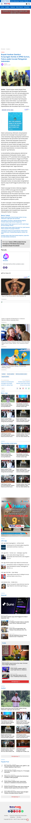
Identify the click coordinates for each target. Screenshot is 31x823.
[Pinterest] (14, 811)
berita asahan (10, 374)
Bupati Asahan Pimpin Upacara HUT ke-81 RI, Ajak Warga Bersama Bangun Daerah (14, 224)
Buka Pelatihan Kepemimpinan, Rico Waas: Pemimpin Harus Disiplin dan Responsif (15, 664)
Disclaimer (12, 817)
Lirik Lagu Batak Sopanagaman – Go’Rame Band (12, 582)
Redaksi (5, 63)
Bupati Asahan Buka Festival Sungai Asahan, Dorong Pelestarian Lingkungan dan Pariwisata (13, 218)
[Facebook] (9, 811)
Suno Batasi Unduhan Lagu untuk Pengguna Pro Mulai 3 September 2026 (14, 617)
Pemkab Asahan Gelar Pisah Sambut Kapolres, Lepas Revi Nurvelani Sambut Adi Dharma (15, 236)
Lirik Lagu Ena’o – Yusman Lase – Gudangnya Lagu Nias (14, 543)
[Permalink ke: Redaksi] (2, 64)
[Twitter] (12, 811)
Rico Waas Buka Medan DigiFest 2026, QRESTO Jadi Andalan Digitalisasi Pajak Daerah (16, 766)
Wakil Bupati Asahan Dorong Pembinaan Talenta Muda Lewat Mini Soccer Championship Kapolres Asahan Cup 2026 (14, 232)
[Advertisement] (15, 30)
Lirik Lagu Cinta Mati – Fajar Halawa (9, 562)
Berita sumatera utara (21, 374)
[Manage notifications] (27, 820)
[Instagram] (17, 811)
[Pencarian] (29, 4)
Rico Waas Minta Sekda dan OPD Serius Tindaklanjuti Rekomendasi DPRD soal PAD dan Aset (18, 676)
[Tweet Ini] (20, 388)
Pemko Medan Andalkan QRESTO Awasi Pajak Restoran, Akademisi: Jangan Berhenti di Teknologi (18, 669)
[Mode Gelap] (27, 4)
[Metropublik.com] (6, 4)
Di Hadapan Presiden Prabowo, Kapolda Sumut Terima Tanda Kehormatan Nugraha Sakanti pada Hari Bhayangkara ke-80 (19, 622)
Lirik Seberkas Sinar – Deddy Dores (9, 572)
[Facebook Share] (17, 388)
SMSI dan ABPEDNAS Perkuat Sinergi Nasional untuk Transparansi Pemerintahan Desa (18, 636)
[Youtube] (20, 811)
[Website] (6, 267)
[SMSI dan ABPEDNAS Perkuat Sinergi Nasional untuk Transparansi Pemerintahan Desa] (4, 636)
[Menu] (2, 4)
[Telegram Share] (26, 388)
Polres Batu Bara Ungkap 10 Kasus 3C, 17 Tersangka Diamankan (16, 771)
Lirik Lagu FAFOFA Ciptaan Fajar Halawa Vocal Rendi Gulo (14, 553)
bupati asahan (5, 376)
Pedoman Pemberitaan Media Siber (18, 815)
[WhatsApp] (22, 811)
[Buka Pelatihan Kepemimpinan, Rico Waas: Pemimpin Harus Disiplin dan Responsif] (15, 652)
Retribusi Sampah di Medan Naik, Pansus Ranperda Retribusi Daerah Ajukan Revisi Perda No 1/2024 (16, 787)
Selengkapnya (15, 681)
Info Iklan (19, 817)
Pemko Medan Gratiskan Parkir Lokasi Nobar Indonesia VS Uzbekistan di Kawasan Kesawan (15, 782)
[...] (10, 548)
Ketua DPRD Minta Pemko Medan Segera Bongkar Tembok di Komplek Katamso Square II (16, 792)
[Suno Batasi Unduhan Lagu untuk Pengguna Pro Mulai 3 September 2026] (15, 605)
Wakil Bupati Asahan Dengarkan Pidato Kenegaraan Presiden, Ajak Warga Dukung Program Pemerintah (22, 750)
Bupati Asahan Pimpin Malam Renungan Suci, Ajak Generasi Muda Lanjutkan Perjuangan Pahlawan (15, 228)
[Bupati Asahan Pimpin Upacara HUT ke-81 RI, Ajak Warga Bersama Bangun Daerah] (8, 413)
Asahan (2, 52)
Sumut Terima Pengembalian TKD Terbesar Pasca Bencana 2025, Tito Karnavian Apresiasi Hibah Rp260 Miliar (18, 629)
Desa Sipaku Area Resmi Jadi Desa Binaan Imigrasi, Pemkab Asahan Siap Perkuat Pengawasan (13, 221)
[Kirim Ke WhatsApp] (29, 388)
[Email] (4, 267)
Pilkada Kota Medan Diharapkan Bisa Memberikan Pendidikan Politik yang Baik (16, 776)
